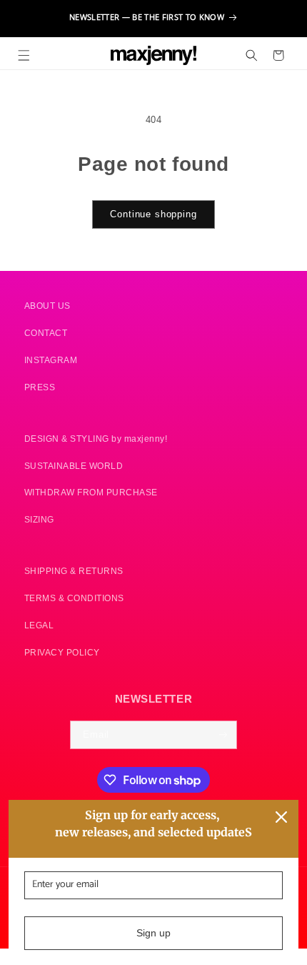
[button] (24, 55)
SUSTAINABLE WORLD (74, 465)
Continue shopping (153, 214)
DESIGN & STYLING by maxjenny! (96, 438)
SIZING (39, 519)
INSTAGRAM (51, 360)
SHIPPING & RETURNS (74, 570)
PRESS (40, 387)
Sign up (153, 933)
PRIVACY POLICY (62, 652)
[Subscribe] (223, 735)
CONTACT (46, 332)
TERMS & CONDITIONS (74, 598)
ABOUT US (47, 305)
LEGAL (39, 625)
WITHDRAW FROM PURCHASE (91, 492)
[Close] (281, 817)
